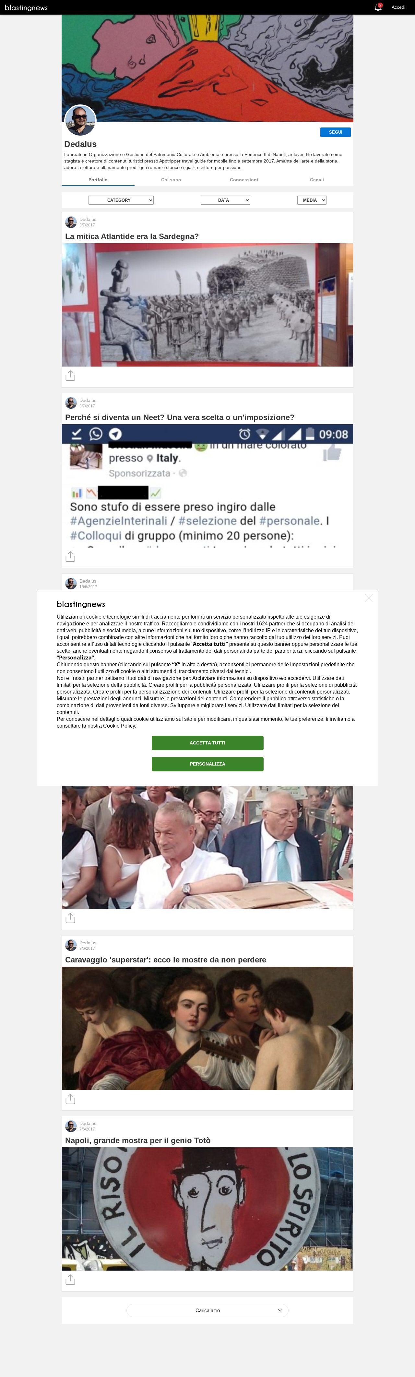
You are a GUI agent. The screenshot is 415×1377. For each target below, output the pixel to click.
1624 (262, 624)
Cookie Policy (119, 726)
